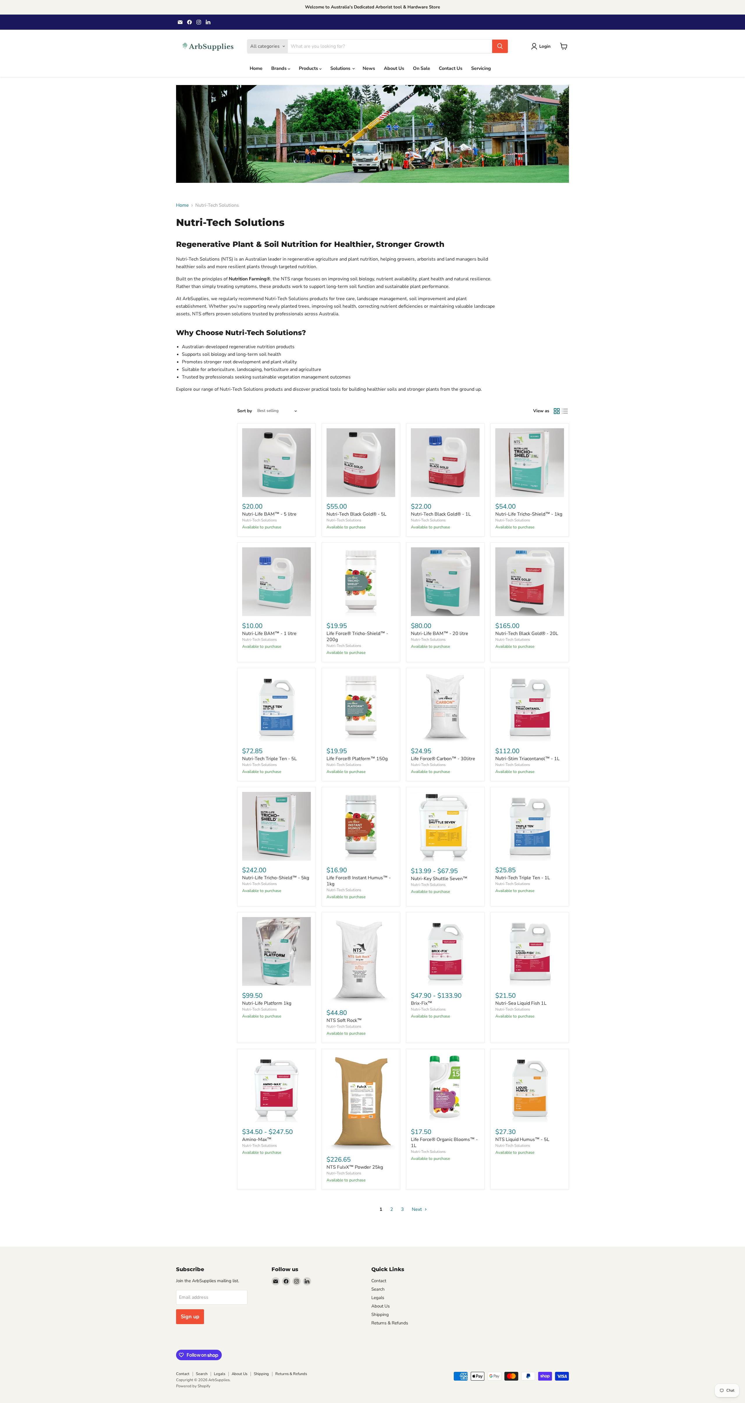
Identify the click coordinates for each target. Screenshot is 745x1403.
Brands (279, 68)
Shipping (380, 1314)
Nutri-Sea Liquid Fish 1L (521, 1003)
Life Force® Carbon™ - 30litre (443, 759)
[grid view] (557, 411)
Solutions (341, 68)
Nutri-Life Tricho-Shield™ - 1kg (528, 514)
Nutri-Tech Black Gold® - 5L (356, 514)
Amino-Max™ (257, 1139)
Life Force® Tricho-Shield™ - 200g (357, 636)
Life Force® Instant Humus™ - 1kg (359, 881)
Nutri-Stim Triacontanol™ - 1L (527, 759)
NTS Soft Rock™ (344, 1020)
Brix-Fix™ (421, 1003)
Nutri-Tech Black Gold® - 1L (441, 514)
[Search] (500, 46)
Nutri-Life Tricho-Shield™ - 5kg (275, 878)
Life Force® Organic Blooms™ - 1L (444, 1142)
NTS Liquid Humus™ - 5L (522, 1139)
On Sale (421, 68)
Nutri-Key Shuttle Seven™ (439, 878)
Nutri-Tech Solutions (259, 520)
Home (256, 68)
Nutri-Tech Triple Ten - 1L (522, 878)
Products (309, 68)
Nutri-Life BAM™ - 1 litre (269, 633)
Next (417, 1209)
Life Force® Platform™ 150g (357, 759)
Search (378, 1289)
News (369, 68)
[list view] (565, 411)
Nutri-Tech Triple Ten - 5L (269, 759)
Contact (378, 1281)
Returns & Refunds (389, 1323)
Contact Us (450, 68)
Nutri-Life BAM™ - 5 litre (269, 514)
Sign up (190, 1316)
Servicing (481, 68)
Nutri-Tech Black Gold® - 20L (526, 633)
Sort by (244, 410)
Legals (377, 1298)
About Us (394, 68)
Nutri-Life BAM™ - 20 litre (439, 633)
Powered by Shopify (193, 1386)
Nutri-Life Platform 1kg (266, 1003)
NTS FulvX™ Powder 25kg (355, 1167)
